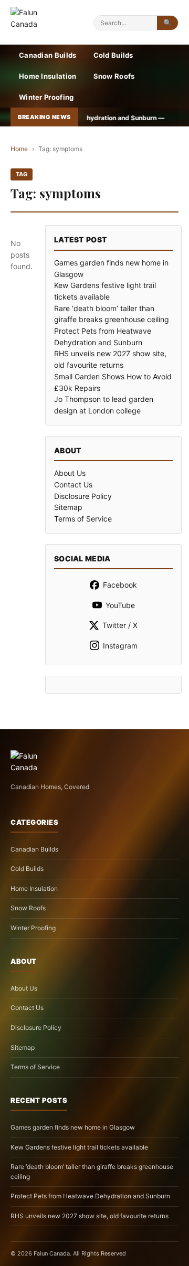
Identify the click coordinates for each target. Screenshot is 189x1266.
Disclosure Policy (83, 496)
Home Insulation (48, 76)
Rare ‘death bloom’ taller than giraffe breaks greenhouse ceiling (91, 1171)
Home (19, 149)
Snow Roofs (114, 76)
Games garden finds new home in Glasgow (72, 1127)
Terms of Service (83, 518)
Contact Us (73, 484)
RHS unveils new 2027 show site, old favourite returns (89, 1216)
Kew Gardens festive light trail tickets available (79, 1147)
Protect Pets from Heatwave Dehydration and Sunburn (90, 1196)
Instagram (120, 645)
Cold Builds (113, 55)
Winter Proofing (46, 97)
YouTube (120, 605)
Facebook (120, 584)
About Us (70, 473)
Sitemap (68, 507)
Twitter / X (120, 625)
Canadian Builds (48, 55)
